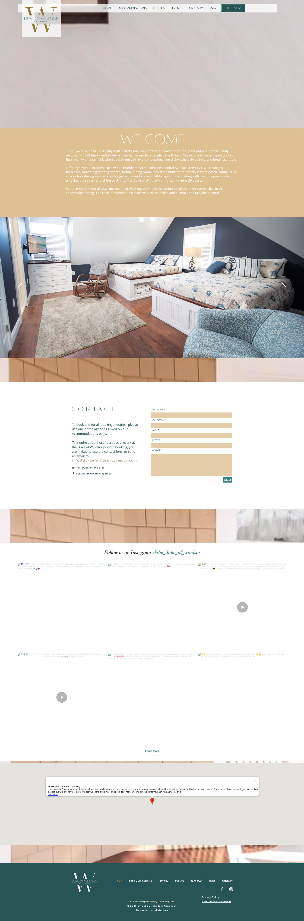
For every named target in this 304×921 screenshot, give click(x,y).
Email (154, 430)
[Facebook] (73, 473)
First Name (157, 409)
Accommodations (85, 433)
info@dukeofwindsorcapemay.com (104, 460)
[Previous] (20, 287)
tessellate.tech (159, 910)
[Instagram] (73, 468)
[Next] (284, 287)
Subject (155, 440)
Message (156, 450)
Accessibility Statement (216, 901)
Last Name (157, 420)
